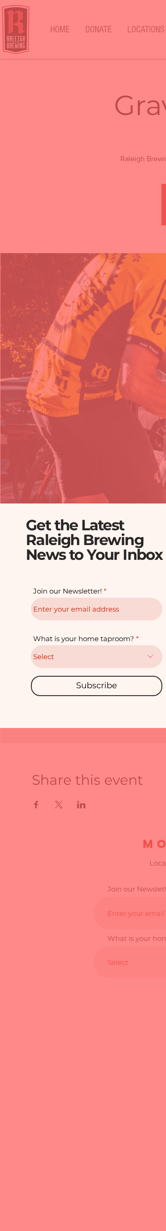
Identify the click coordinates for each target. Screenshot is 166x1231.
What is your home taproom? (83, 638)
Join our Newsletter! (67, 591)
